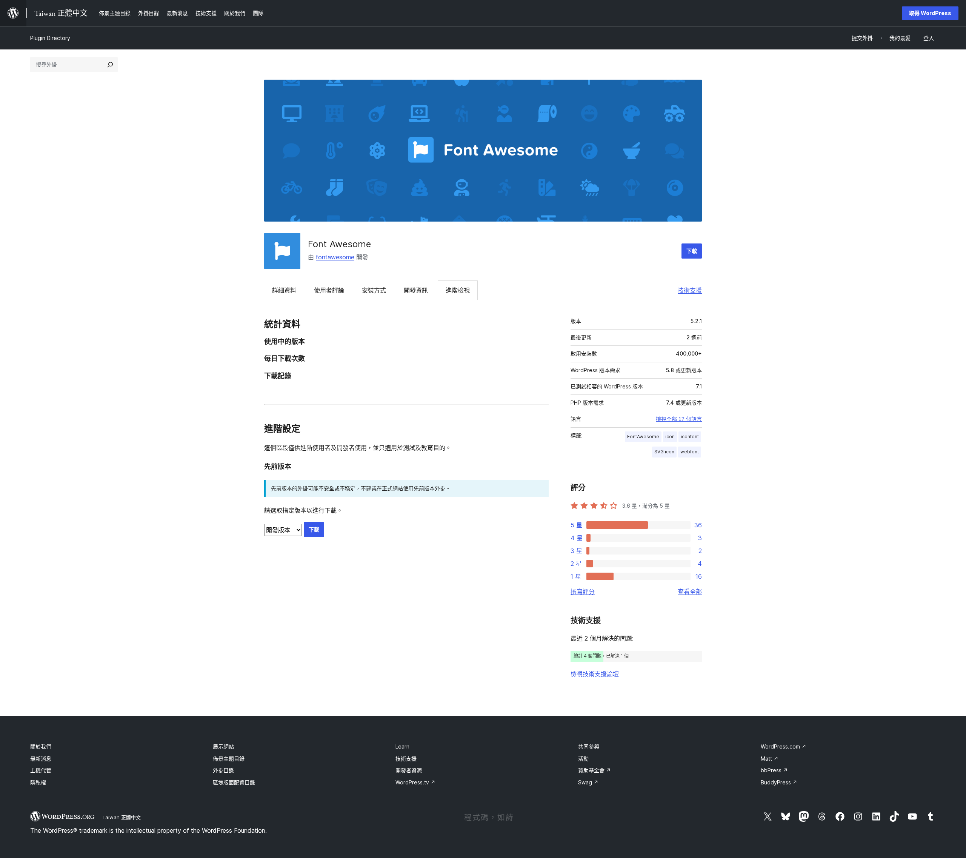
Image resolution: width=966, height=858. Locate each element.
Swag (588, 782)
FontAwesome (643, 436)
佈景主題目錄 (229, 758)
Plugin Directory (50, 38)
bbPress (774, 770)
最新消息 (40, 758)
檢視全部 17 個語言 (679, 419)
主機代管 (40, 770)
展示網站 (223, 746)
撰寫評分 (583, 591)
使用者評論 (329, 290)
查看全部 (690, 591)
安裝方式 (374, 290)
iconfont (690, 436)
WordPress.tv (415, 782)
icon (670, 436)
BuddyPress (779, 782)
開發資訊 (416, 290)
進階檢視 (458, 290)
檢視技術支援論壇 (595, 674)
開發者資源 (408, 770)
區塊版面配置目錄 (234, 782)
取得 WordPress (930, 13)
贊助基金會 (594, 770)
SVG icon (664, 451)
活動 (583, 758)
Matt (769, 758)
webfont (689, 451)
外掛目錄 (223, 770)
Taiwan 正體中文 (121, 817)
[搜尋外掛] (110, 64)
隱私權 (38, 782)
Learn (402, 746)
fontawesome (335, 257)
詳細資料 (284, 290)
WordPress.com (783, 746)
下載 (691, 251)
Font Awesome (339, 244)
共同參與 (588, 746)
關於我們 (40, 746)
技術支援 (690, 290)
